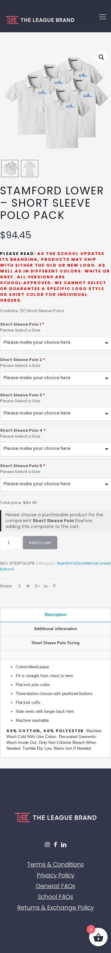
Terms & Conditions (55, 864)
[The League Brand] (55, 20)
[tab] (55, 615)
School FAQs (55, 897)
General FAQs (55, 886)
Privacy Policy (55, 875)
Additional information (55, 628)
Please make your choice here (37, 342)
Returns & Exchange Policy (55, 907)
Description (56, 614)
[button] (101, 57)
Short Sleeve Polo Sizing (55, 643)
